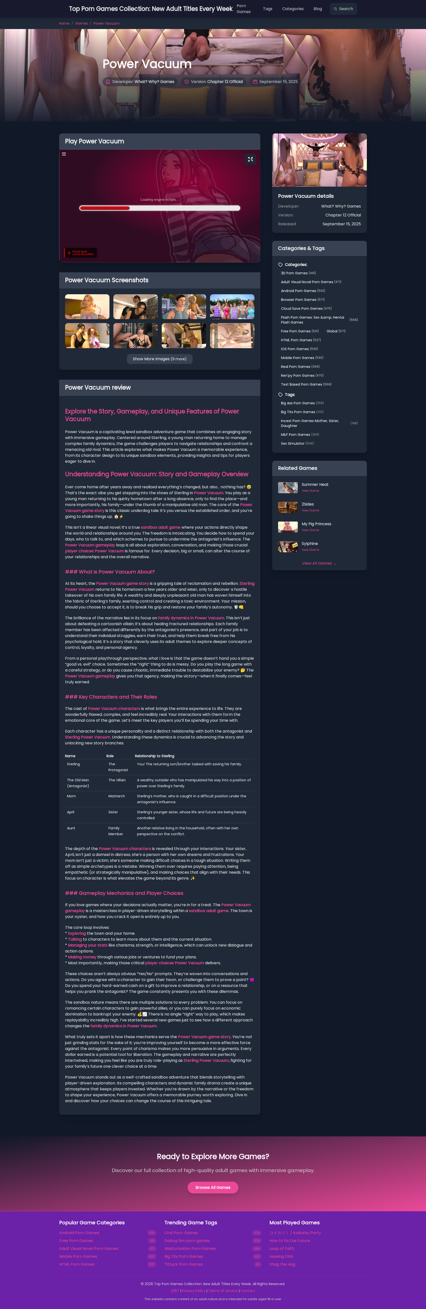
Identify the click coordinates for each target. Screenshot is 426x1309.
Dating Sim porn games (187, 1241)
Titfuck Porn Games (183, 1264)
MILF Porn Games (300, 434)
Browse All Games (213, 1187)
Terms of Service (223, 1290)
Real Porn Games (300, 366)
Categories (293, 9)
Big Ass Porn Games (302, 403)
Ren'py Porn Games (302, 375)
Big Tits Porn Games (302, 411)
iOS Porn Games (299, 348)
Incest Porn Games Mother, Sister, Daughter (319, 423)
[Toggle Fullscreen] (250, 159)
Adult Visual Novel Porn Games (311, 281)
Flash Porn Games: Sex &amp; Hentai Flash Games (319, 320)
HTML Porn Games (301, 340)
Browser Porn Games (303, 299)
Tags (267, 9)
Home (64, 23)
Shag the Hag (282, 1264)
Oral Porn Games (181, 1233)
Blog (318, 9)
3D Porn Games (298, 273)
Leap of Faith (281, 1248)
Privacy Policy (193, 1290)
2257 (175, 1290)
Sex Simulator (297, 443)
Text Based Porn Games (306, 384)
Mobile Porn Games (302, 357)
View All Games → (319, 563)
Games (81, 23)
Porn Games (244, 9)
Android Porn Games (303, 290)
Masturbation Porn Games (190, 1248)
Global (336, 331)
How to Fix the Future (289, 1241)
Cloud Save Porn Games (306, 308)
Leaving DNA (281, 1256)
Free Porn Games (300, 331)
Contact (248, 1290)
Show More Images (160, 359)
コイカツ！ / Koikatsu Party (295, 1233)
